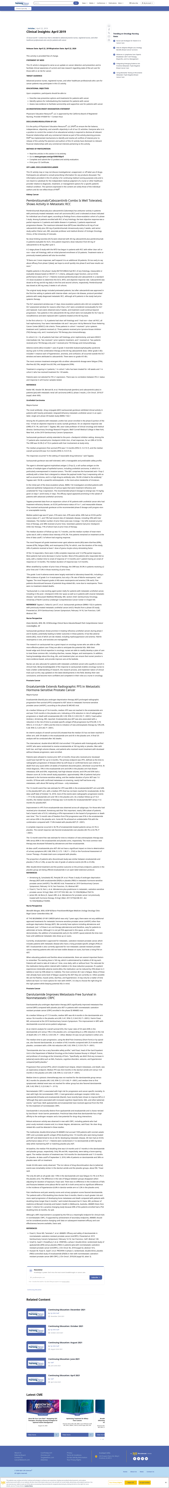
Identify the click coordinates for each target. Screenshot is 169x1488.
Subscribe (94, 1277)
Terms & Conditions (74, 1455)
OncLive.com (45, 1455)
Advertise (44, 1460)
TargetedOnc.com (47, 1457)
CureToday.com (46, 1453)
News (84, 3)
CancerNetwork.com (22, 1460)
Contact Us (18, 1457)
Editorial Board (20, 1455)
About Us (17, 1453)
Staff (52, 1362)
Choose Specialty (21, 8)
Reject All (131, 1482)
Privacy (69, 1453)
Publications (113, 3)
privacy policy (65, 1281)
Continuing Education (34, 1290)
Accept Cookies (144, 1482)
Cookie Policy (28, 1486)
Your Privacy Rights (74, 1460)
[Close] (166, 1482)
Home (125, 1472)
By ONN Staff (55, 1313)
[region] (84, 1482)
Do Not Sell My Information (77, 1457)
